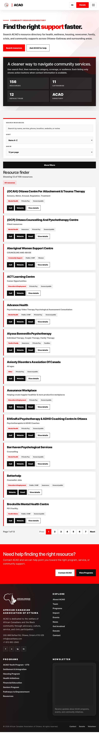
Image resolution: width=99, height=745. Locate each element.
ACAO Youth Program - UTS (16, 665)
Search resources (14, 48)
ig (17, 649)
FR (72, 5)
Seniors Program (11, 687)
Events (56, 617)
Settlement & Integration (15, 669)
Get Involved (59, 626)
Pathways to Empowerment (16, 692)
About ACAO (59, 599)
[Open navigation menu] (93, 5)
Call (10, 208)
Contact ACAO (65, 573)
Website (20, 208)
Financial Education (12, 682)
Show (8, 146)
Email (30, 236)
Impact (56, 613)
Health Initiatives (11, 678)
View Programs (86, 573)
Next (92, 531)
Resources (8, 696)
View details (33, 208)
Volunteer (92, 726)
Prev (41, 531)
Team (55, 604)
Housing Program (11, 674)
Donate (82, 5)
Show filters (49, 165)
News (55, 622)
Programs (57, 608)
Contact (56, 635)
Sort (8, 134)
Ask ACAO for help (38, 48)
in (23, 649)
